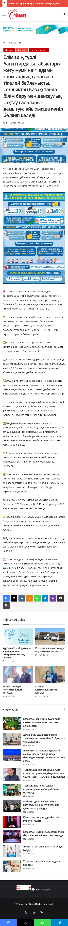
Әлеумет (22, 49)
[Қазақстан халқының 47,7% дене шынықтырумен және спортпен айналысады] (12, 723)
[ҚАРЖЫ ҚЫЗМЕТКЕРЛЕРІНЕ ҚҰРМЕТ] (50, 674)
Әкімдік (17, 42)
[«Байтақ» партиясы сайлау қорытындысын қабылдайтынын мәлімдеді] (12, 790)
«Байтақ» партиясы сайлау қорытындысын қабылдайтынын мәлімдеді (41, 789)
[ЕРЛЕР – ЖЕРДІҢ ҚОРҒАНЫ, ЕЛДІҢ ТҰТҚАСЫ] (18, 674)
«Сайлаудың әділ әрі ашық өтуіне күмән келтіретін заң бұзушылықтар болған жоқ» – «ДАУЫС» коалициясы (44, 773)
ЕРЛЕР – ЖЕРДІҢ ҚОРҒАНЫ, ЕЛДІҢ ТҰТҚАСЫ (12, 689)
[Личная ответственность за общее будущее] (12, 851)
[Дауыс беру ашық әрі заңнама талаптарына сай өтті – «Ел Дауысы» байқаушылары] (12, 739)
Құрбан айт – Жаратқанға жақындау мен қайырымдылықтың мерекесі (17, 652)
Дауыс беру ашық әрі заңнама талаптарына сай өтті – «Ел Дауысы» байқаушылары (44, 738)
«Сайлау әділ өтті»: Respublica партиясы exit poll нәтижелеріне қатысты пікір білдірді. (41, 805)
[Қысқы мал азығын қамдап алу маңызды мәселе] (50, 636)
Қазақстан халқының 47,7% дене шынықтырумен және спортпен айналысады (41, 722)
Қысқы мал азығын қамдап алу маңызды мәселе (50, 649)
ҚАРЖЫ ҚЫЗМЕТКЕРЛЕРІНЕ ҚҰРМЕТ (46, 689)
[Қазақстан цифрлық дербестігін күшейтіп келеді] (12, 822)
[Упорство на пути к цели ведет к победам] (12, 866)
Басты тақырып (39, 49)
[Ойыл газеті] (17, 14)
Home (8, 42)
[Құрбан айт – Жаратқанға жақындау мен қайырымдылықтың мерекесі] (18, 636)
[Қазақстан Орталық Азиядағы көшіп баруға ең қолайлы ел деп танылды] (12, 836)
